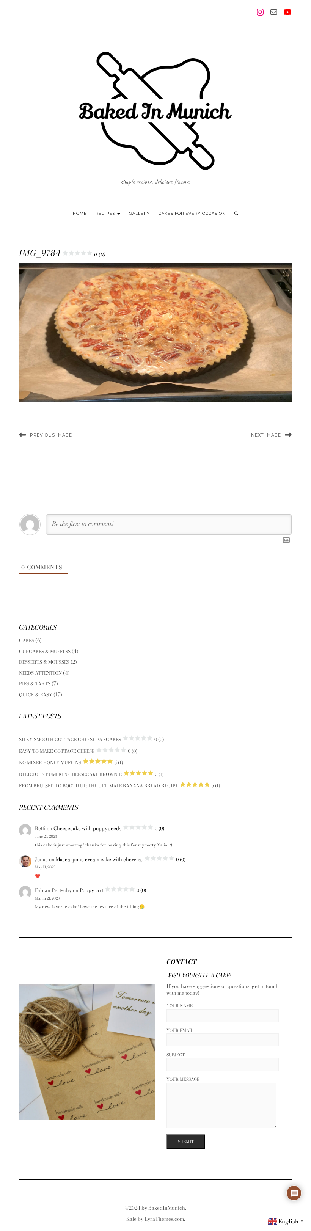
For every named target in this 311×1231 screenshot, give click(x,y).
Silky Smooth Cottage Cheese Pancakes (91, 739)
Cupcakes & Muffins (45, 651)
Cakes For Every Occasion (192, 213)
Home (80, 213)
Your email (179, 1030)
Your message (182, 1079)
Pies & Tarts (34, 683)
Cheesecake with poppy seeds (108, 828)
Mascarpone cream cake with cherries (120, 859)
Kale (131, 1219)
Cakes (26, 640)
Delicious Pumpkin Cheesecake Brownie (91, 774)
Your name (179, 1006)
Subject (175, 1055)
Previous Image (51, 435)
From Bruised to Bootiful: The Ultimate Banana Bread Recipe (119, 785)
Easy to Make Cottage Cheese (78, 751)
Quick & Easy (35, 694)
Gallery (139, 213)
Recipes (106, 213)
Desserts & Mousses (44, 662)
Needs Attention (40, 673)
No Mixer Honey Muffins (71, 762)
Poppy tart (113, 890)
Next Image (266, 435)
